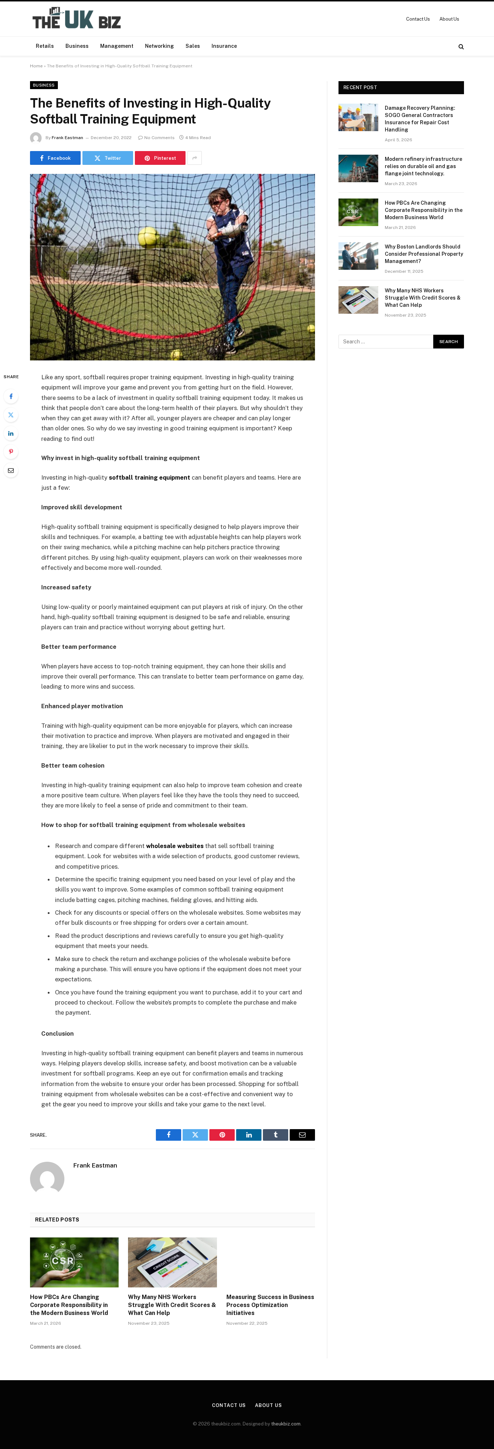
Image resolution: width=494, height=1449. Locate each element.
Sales (193, 46)
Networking (159, 46)
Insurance (224, 46)
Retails (45, 46)
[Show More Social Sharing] (194, 158)
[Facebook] (11, 396)
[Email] (11, 470)
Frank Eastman (67, 137)
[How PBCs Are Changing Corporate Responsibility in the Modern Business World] (74, 1262)
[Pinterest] (11, 451)
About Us (449, 19)
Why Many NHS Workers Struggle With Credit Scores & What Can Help (172, 1305)
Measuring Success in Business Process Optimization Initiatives (270, 1305)
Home (36, 65)
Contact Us (418, 19)
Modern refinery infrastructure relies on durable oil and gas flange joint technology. (423, 166)
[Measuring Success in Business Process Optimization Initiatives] (270, 1262)
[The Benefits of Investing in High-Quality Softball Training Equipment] (172, 267)
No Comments (159, 137)
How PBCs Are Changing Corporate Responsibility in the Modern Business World (69, 1305)
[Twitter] (11, 415)
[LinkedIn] (11, 433)
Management (116, 46)
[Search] (460, 46)
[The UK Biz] (77, 19)
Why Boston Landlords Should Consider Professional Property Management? (424, 254)
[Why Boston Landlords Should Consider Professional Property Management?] (358, 256)
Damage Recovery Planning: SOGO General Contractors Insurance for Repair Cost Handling (420, 119)
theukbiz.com (286, 1424)
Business (77, 46)
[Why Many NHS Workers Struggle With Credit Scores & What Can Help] (172, 1262)
